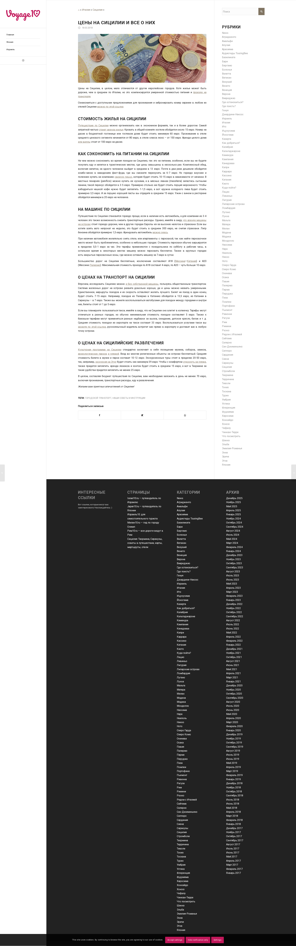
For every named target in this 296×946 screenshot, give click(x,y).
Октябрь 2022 (234, 612)
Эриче (225, 456)
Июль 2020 (232, 705)
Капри (225, 167)
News (225, 32)
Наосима (227, 244)
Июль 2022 (232, 624)
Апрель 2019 (233, 767)
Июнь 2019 (232, 758)
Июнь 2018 (232, 803)
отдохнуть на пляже (194, 361)
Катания (191, 261)
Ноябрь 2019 (233, 738)
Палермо (95, 265)
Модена (226, 232)
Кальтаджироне (231, 151)
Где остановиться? (232, 102)
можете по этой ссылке (92, 326)
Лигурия (227, 200)
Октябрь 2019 (234, 742)
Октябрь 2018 (234, 791)
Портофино (228, 305)
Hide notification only (198, 940)
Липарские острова (233, 204)
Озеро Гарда (229, 265)
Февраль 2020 (234, 726)
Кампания (227, 159)
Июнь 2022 (232, 628)
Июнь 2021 (232, 665)
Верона (226, 94)
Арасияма (227, 49)
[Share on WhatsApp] (185, 415)
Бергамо (227, 65)
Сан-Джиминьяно (232, 346)
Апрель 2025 (233, 510)
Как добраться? (231, 142)
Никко (225, 256)
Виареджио (228, 98)
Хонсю (226, 424)
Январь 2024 (233, 551)
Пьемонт (227, 310)
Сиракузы (227, 362)
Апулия (226, 45)
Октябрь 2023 (234, 563)
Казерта (226, 138)
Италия (86, 9)
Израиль (227, 118)
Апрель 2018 (233, 811)
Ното (225, 261)
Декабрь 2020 (234, 685)
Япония (226, 464)
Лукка (225, 216)
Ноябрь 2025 (233, 502)
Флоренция (228, 407)
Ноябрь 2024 (233, 518)
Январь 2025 (233, 514)
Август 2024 (233, 530)
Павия (225, 281)
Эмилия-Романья (232, 448)
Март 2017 (232, 864)
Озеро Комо (229, 269)
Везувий (227, 81)
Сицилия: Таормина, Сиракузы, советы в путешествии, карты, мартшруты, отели (144, 543)
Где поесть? (229, 106)
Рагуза (226, 318)
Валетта (226, 73)
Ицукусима (228, 130)
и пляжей (113, 353)
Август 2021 (233, 661)
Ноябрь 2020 (233, 689)
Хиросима (227, 415)
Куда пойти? (229, 187)
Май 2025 (231, 506)
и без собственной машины (142, 283)
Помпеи (226, 301)
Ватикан (226, 77)
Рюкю (225, 330)
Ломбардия (228, 208)
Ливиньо (227, 195)
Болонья (227, 69)
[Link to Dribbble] (23, 60)
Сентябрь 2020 (234, 697)
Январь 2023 (233, 600)
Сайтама (227, 338)
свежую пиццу (123, 176)
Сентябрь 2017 (234, 840)
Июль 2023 (232, 575)
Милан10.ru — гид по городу (143, 522)
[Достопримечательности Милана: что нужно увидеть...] (293, 473)
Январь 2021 (233, 681)
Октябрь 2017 (234, 836)
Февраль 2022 (234, 640)
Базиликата (228, 57)
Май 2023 (231, 583)
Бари (225, 61)
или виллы (84, 141)
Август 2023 (233, 571)
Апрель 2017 (233, 860)
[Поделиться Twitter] (142, 415)
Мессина (180, 261)
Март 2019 (232, 771)
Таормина (227, 375)
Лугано (226, 212)
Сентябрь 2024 (234, 526)
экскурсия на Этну (105, 361)
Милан (226, 228)
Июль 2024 (232, 534)
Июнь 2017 (232, 852)
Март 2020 (232, 722)
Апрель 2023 (233, 587)
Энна (225, 452)
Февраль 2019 (234, 775)
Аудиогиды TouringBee (235, 53)
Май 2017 (231, 856)
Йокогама (227, 134)
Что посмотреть (231, 436)
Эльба (225, 444)
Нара (225, 248)
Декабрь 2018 (234, 783)
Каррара (227, 171)
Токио (225, 387)
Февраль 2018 (234, 820)
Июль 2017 (232, 848)
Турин (225, 395)
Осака (225, 277)
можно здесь (160, 232)
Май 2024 (231, 538)
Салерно (227, 342)
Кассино (227, 175)
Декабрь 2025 (234, 498)
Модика (226, 236)
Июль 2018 (232, 799)
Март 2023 (232, 591)
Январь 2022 (233, 644)
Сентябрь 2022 (234, 616)
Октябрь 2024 (234, 522)
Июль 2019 (232, 754)
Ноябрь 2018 (233, 787)
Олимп (131, 526)
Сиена (225, 358)
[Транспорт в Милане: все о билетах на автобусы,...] (2, 473)
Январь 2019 (233, 779)
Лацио (225, 191)
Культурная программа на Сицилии (99, 349)
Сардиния (227, 354)
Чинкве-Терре (230, 432)
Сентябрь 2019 (234, 746)
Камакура (227, 155)
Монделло (228, 240)
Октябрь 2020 (234, 693)
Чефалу (226, 428)
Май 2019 (231, 762)
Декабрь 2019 (234, 734)
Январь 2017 (233, 872)
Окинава (227, 273)
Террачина (228, 379)
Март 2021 (232, 677)
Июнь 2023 (232, 579)
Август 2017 (233, 844)
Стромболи (228, 371)
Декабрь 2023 (234, 555)
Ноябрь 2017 (233, 832)
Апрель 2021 (233, 673)
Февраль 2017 (234, 868)
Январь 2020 (233, 730)
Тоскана (226, 391)
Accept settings (174, 940)
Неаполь (227, 252)
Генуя (225, 110)
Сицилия (98, 9)
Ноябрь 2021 (233, 652)
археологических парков (92, 353)
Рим (224, 322)
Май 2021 (231, 669)
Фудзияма (228, 411)
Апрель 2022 (233, 636)
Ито (224, 126)
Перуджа (227, 293)
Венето (226, 85)
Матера (226, 224)
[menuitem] (23, 35)
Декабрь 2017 (234, 828)
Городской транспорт (98, 398)
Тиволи (226, 383)
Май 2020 (231, 714)
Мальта (226, 220)
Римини (226, 326)
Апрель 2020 (233, 718)
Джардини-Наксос (232, 114)
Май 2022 (231, 632)
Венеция (227, 90)
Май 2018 (231, 807)
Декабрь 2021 (234, 648)
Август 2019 (233, 750)
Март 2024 (232, 542)
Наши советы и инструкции (129, 398)
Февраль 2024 (234, 547)
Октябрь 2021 (234, 657)
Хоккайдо (227, 420)
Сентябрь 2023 (234, 567)
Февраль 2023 (234, 595)
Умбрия (226, 399)
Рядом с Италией (232, 334)
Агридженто (229, 36)
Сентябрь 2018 (234, 795)
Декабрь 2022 (234, 604)
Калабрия (227, 146)
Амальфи (227, 41)
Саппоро (227, 350)
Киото (225, 183)
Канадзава (228, 163)
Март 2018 (232, 815)
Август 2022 (233, 620)
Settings (218, 940)
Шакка (226, 440)
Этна (224, 460)
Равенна (227, 314)
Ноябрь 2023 (233, 559)
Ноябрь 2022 (233, 608)
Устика (226, 403)
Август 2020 (233, 701)
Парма (226, 289)
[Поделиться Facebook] (99, 415)
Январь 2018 (233, 824)
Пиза (225, 297)
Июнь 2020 (232, 710)
